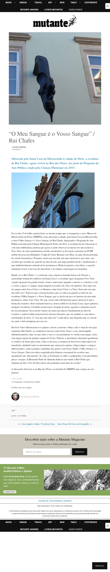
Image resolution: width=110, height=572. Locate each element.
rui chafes (21, 416)
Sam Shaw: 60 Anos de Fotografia (73, 424)
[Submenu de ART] (55, 2)
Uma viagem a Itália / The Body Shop (38, 424)
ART (13, 410)
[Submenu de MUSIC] (14, 2)
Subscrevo (79, 451)
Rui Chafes (17, 378)
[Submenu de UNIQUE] (29, 2)
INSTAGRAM (55, 501)
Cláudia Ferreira (19, 147)
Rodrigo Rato (18, 476)
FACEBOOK (43, 501)
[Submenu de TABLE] (79, 2)
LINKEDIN (67, 501)
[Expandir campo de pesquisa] (107, 6)
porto (13, 416)
